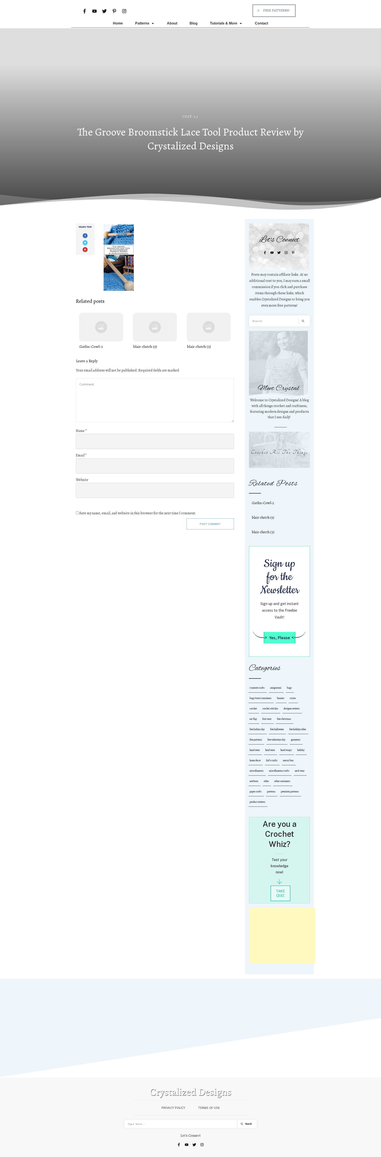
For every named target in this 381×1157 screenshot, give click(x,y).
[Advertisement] (190, 81)
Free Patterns (256, 739)
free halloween (277, 729)
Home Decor (255, 760)
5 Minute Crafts (257, 688)
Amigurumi (275, 688)
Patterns (271, 791)
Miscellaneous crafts (279, 771)
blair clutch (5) (155, 331)
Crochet (253, 708)
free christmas (284, 719)
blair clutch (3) (208, 331)
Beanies (280, 698)
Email (81, 455)
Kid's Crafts (271, 760)
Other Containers (282, 781)
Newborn (254, 781)
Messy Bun (288, 760)
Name (81, 430)
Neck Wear (299, 771)
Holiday (300, 750)
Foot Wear (266, 719)
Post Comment (210, 524)
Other (266, 781)
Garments (295, 739)
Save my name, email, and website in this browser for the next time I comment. (137, 513)
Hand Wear (255, 750)
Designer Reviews (292, 708)
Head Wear (270, 750)
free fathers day (257, 729)
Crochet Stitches (270, 708)
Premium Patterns (290, 791)
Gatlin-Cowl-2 (101, 331)
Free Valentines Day (276, 739)
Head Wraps (286, 750)
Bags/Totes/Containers (260, 698)
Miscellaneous (256, 771)
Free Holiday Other (297, 729)
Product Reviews (257, 802)
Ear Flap (253, 719)
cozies (293, 698)
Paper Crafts (255, 791)
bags (289, 688)
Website (82, 479)
